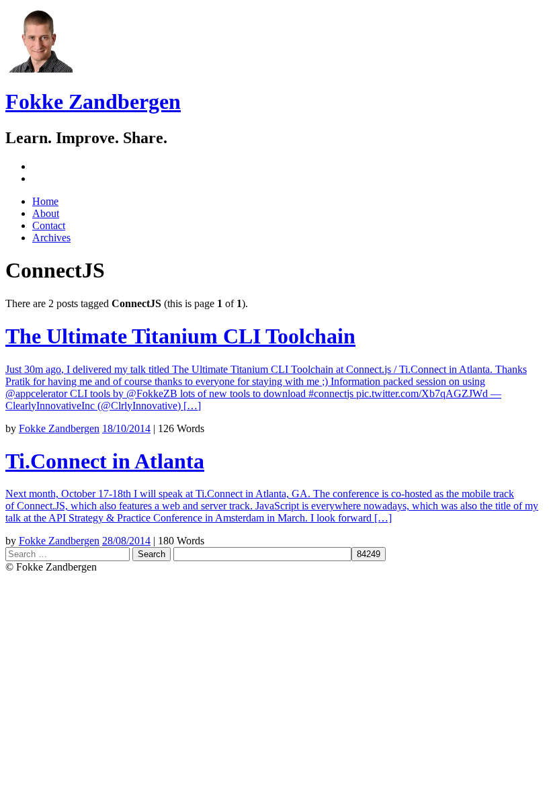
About (45, 213)
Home (45, 201)
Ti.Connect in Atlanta (104, 461)
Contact (48, 225)
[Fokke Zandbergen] (39, 69)
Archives (51, 237)
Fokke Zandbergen (93, 101)
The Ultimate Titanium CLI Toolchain (180, 336)
